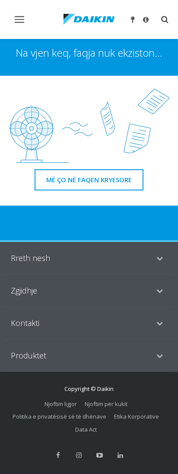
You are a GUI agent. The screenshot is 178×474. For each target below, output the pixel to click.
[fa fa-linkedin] (120, 455)
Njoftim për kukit (106, 404)
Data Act (86, 429)
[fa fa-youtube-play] (99, 455)
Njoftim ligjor (60, 404)
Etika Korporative (136, 416)
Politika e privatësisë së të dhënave (59, 416)
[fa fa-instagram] (78, 455)
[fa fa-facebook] (58, 455)
